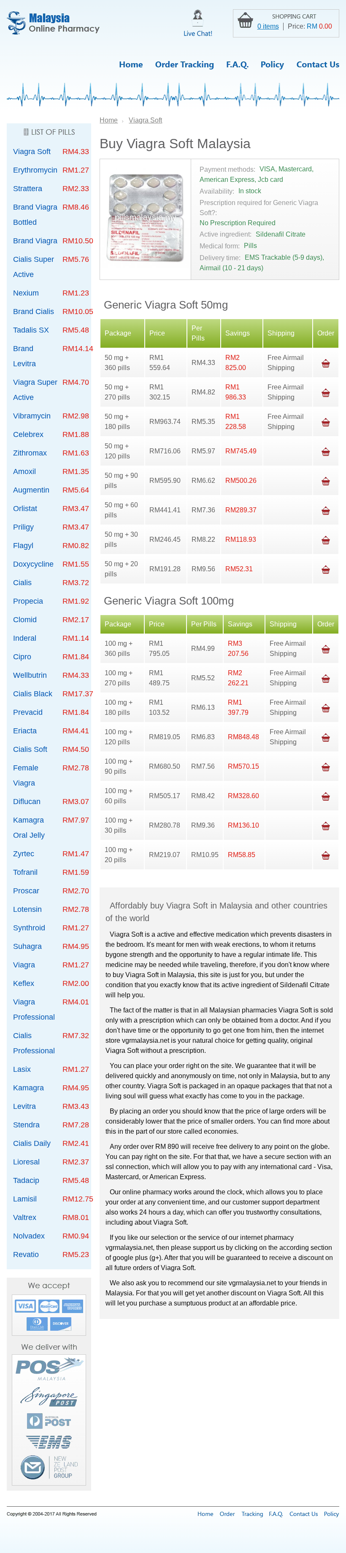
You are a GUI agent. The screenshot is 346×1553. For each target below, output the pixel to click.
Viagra (24, 965)
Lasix (22, 1069)
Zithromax (30, 453)
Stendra (26, 1125)
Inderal (24, 638)
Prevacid (28, 712)
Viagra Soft (32, 151)
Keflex (23, 983)
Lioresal (26, 1162)
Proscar (26, 891)
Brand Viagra (35, 241)
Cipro (22, 657)
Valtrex (24, 1217)
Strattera (27, 188)
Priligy (23, 527)
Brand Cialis (33, 311)
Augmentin (31, 490)
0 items (268, 26)
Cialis (22, 582)
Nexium (26, 293)
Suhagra (27, 946)
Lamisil (25, 1199)
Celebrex (28, 434)
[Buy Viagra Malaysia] (53, 23)
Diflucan (27, 801)
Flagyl (23, 545)
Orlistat (25, 508)
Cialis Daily (32, 1143)
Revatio (26, 1254)
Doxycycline (33, 564)
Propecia (28, 601)
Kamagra (28, 1088)
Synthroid (29, 928)
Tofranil (25, 872)
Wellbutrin (30, 675)
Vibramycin (32, 416)
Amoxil (24, 471)
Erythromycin (35, 170)
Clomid (25, 619)
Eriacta (25, 731)
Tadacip (26, 1180)
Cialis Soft (30, 749)
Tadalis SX (31, 330)
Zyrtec (23, 854)
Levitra (24, 1106)
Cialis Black (32, 694)
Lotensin (27, 909)
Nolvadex (29, 1236)
